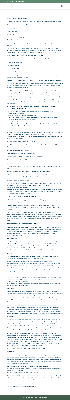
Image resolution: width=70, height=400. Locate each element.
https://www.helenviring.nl (14, 348)
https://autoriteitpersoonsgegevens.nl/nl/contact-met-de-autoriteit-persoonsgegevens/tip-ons (31, 250)
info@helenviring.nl (39, 379)
